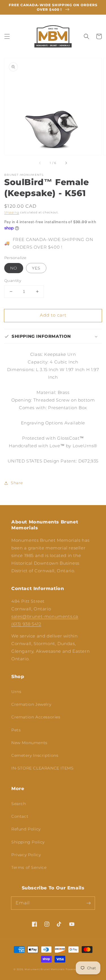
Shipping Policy (28, 842)
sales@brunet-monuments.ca (44, 616)
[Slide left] (40, 163)
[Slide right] (66, 163)
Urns (16, 691)
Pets (16, 730)
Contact (19, 816)
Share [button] (17, 482)
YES (36, 268)
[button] (7, 36)
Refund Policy (26, 829)
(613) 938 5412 (26, 624)
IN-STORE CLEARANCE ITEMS (42, 768)
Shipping (11, 212)
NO (13, 268)
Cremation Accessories (35, 717)
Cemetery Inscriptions (35, 755)
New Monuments (29, 742)
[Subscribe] (88, 903)
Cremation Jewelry (31, 704)
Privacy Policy (26, 854)
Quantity (12, 280)
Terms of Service (29, 867)
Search (18, 803)
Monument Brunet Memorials (45, 969)
